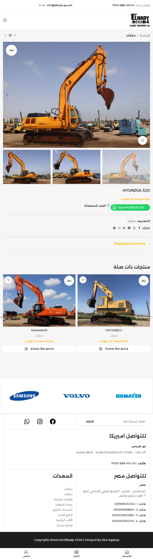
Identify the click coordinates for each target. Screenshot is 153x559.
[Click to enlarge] (142, 140)
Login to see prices (135, 199)
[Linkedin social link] (124, 228)
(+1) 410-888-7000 (123, 5)
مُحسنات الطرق (63, 509)
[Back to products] (10, 35)
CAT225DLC (113, 330)
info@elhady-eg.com (59, 5)
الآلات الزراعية (64, 520)
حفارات (130, 35)
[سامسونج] (24, 395)
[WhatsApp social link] (119, 228)
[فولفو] (76, 395)
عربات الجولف (64, 504)
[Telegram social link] (114, 228)
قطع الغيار (65, 515)
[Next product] (5, 35)
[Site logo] (140, 20)
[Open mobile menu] (5, 20)
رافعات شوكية (63, 499)
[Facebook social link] (139, 228)
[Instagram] (40, 422)
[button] (146, 95)
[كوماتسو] (129, 395)
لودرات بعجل (64, 525)
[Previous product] (15, 35)
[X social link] (134, 228)
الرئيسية (145, 35)
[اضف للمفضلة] (82, 279)
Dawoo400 (39, 330)
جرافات (68, 489)
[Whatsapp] (27, 422)
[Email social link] (129, 228)
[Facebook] (53, 422)
